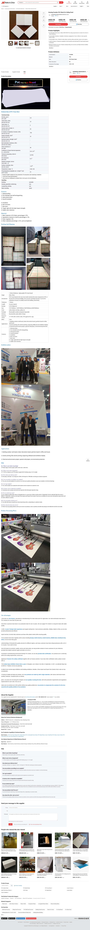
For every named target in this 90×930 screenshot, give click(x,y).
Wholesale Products (45, 922)
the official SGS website (30, 697)
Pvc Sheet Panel (68, 909)
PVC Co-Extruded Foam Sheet (31, 734)
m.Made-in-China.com (48, 923)
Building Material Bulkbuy (38, 912)
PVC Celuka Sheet (21, 734)
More (2, 914)
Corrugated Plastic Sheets (43, 903)
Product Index (66, 922)
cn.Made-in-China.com (56, 923)
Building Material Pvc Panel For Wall (9, 912)
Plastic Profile (23, 903)
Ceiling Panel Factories (16, 909)
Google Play (12, 918)
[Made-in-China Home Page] (8, 2)
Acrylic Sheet (60, 734)
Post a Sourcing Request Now (35, 824)
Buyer (61, 6)
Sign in (87, 3)
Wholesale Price (52, 922)
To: (7, 810)
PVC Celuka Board (20, 736)
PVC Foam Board (48, 888)
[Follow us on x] (81, 918)
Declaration (58, 925)
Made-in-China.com (40, 923)
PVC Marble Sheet (26, 888)
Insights (70, 922)
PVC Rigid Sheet (41, 734)
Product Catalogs (18, 885)
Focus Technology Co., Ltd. (36, 925)
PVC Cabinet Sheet (4, 888)
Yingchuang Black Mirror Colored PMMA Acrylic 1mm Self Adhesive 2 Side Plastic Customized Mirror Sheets (80, 851)
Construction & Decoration (10, 8)
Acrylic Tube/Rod (48, 734)
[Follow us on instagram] (82, 918)
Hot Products (20, 922)
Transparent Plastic (32, 903)
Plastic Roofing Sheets (55, 903)
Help (67, 6)
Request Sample (68, 27)
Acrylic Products (70, 888)
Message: (6, 814)
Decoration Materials (20, 8)
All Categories (5, 6)
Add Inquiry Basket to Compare (24, 47)
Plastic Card (4, 903)
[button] (57, 2)
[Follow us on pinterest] (86, 918)
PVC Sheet (54, 734)
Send (10, 824)
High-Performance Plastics (6, 890)
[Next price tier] (88, 20)
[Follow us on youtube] (84, 918)
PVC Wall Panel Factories (28, 909)
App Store (4, 918)
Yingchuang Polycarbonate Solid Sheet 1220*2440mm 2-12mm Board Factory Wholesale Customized (80, 875)
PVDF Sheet (25, 890)
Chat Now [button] (80, 24)
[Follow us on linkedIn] (88, 918)
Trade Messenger (20, 918)
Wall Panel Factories (6, 909)
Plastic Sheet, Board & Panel (30, 8)
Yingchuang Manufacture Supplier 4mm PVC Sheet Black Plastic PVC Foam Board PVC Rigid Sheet (27, 851)
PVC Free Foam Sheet (12, 734)
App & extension (74, 6)
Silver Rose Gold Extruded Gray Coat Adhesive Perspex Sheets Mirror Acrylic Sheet (8, 851)
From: (7, 807)
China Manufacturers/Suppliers (35, 922)
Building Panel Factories (40, 909)
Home (2, 8)
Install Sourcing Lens (32, 918)
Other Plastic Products (13, 903)
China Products (26, 922)
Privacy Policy (63, 925)
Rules (88, 6)
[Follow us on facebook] (79, 918)
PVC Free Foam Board (11, 736)
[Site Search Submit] (61, 2)
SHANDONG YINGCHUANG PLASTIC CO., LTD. (60, 14)
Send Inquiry (58, 24)
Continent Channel (59, 922)
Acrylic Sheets (69, 890)
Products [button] (21, 2)
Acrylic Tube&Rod (4, 892)
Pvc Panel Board (59, 909)
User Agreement (51, 925)
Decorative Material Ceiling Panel (24, 912)
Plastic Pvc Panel (50, 909)
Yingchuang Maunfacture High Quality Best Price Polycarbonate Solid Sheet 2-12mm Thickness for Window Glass (62, 851)
